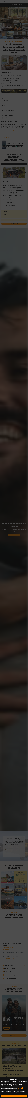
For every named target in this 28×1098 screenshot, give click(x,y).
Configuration (22, 1087)
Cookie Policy (20, 1088)
